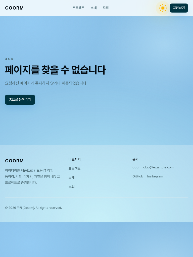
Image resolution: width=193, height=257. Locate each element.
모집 (106, 8)
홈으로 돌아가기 (20, 99)
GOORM (14, 8)
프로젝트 (79, 8)
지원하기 (179, 8)
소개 (94, 8)
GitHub (137, 176)
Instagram (155, 176)
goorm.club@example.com (153, 167)
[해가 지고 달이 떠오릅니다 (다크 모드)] (163, 8)
